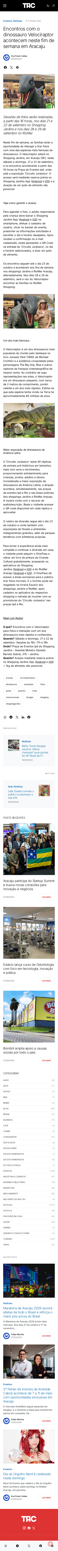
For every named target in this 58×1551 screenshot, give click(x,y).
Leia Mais (46, 897)
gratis (8, 691)
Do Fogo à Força (12, 1165)
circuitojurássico (27, 678)
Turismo (7, 1239)
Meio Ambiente (10, 1193)
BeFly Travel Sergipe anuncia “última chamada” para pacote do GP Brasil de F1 (35, 750)
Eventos (7, 20)
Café (5, 1125)
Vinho (6, 1244)
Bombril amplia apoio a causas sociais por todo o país (25, 1050)
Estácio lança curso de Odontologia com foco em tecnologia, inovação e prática (28, 969)
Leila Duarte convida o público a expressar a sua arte (21, 794)
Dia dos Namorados (13, 1154)
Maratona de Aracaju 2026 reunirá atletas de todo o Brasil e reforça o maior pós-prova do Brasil (27, 1312)
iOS (47, 181)
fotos (42, 684)
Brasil (6, 1114)
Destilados (9, 1142)
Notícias (17, 20)
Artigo (6, 1091)
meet (34, 691)
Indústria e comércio (14, 1176)
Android (37, 181)
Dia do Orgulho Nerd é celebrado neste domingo (27, 1476)
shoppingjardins (13, 704)
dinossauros (11, 684)
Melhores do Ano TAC (14, 1199)
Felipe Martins (17, 1334)
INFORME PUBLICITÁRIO (14, 1182)
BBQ (5, 1097)
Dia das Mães (10, 1148)
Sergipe (29, 697)
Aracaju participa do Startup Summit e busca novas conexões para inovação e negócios (28, 885)
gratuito (21, 691)
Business (8, 1120)
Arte (10, 786)
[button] (4, 5)
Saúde (6, 1222)
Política (7, 1210)
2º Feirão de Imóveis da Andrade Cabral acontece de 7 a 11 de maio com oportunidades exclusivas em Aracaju (27, 1395)
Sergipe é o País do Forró (16, 1233)
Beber (6, 1103)
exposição (28, 684)
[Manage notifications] (50, 1543)
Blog (5, 1108)
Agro (6, 1080)
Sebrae (6, 1227)
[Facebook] (29, 1528)
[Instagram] (24, 1528)
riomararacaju (12, 697)
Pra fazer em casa (12, 1216)
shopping (44, 697)
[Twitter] (33, 1528)
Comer (6, 1131)
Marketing (9, 1188)
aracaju (9, 678)
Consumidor (10, 1137)
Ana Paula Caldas (19, 56)
